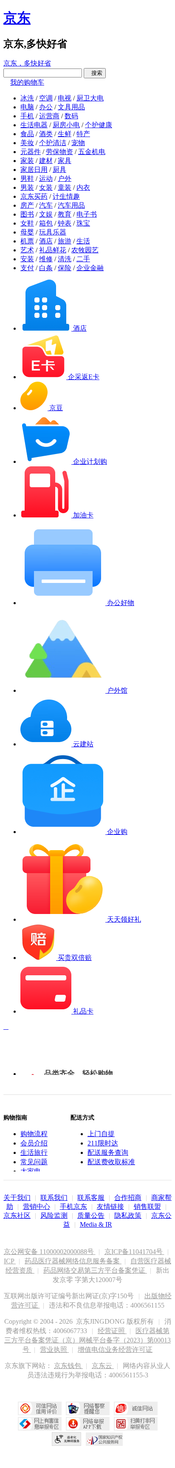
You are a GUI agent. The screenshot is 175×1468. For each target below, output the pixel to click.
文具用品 (71, 107)
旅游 (64, 241)
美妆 (27, 142)
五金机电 (91, 151)
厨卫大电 (90, 98)
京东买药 (34, 196)
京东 (17, 18)
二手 (83, 259)
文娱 (46, 214)
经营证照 (112, 1330)
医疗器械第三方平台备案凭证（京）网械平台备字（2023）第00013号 (87, 1340)
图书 (27, 214)
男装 (27, 187)
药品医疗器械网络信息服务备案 (73, 1261)
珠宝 (83, 223)
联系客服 (90, 1197)
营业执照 (54, 1349)
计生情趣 (66, 196)
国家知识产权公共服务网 (104, 1439)
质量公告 (90, 1215)
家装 (27, 160)
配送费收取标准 (111, 1161)
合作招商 (127, 1197)
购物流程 (34, 1133)
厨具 (59, 169)
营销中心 (36, 1206)
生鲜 (64, 133)
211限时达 (103, 1143)
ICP (10, 1261)
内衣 (83, 187)
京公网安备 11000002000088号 (50, 1251)
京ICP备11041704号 (134, 1251)
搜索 (94, 73)
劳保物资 (59, 151)
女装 (46, 187)
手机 (27, 116)
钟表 (64, 223)
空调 (46, 98)
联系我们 (54, 1197)
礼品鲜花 (52, 250)
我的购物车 (27, 82)
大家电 (30, 1171)
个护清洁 (52, 142)
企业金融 (90, 267)
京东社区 (17, 1215)
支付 (27, 267)
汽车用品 (71, 205)
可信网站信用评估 (40, 1408)
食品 (27, 133)
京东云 (103, 1365)
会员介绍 (34, 1143)
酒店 (46, 241)
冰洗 (27, 98)
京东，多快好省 (27, 63)
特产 (83, 133)
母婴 (27, 232)
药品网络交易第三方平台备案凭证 (95, 1270)
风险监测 (54, 1215)
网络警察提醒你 (88, 1408)
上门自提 (101, 1133)
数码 (71, 116)
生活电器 (34, 125)
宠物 (78, 142)
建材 (46, 160)
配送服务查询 (108, 1152)
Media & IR (96, 1224)
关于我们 (17, 1197)
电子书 (86, 214)
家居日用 (34, 169)
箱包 (46, 223)
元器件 (30, 151)
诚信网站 (136, 1408)
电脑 (27, 107)
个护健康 (98, 125)
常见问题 (34, 1161)
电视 (64, 98)
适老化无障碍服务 (67, 1439)
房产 (27, 205)
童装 (64, 187)
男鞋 (27, 178)
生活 (83, 241)
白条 (46, 267)
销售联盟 (147, 1206)
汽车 (46, 205)
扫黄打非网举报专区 (136, 1424)
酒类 (46, 133)
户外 (64, 178)
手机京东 (73, 1206)
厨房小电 (66, 125)
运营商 (49, 116)
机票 (27, 241)
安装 (27, 259)
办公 (46, 107)
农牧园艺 (85, 250)
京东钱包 (68, 1365)
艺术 (27, 250)
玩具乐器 (52, 232)
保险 (64, 267)
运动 (46, 178)
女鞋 (27, 223)
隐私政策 (127, 1215)
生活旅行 (34, 1152)
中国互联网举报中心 (40, 1424)
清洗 (64, 259)
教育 (64, 214)
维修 (46, 259)
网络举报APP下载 (88, 1424)
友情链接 (110, 1206)
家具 (64, 160)
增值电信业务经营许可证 (115, 1349)
